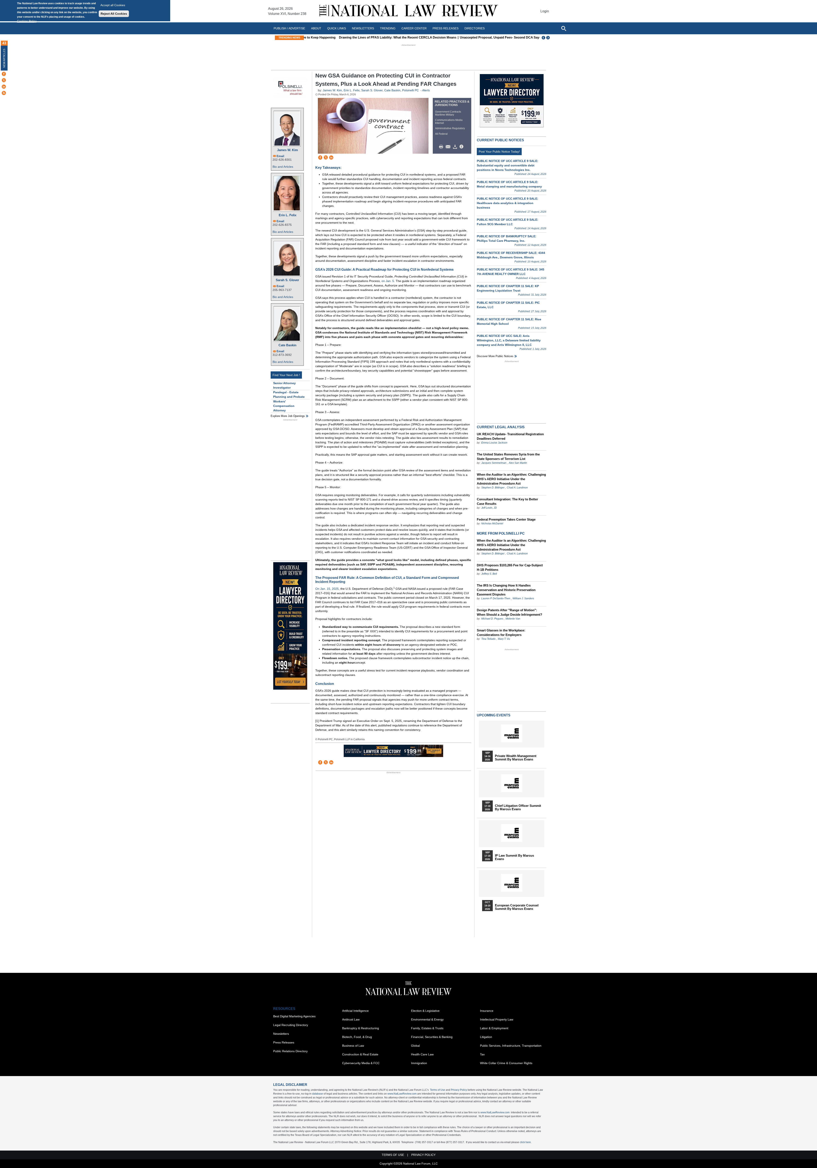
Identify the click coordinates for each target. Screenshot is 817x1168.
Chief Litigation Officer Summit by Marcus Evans (518, 807)
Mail (449, 146)
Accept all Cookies (112, 5)
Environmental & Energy (427, 1019)
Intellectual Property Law (496, 1019)
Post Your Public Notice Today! (499, 151)
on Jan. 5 (387, 281)
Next (548, 37)
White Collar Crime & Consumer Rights (506, 1063)
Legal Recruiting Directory (290, 1025)
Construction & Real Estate (360, 1054)
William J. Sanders (523, 598)
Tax (482, 1054)
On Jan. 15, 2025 (327, 588)
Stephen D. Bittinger (492, 487)
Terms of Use (437, 1089)
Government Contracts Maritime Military (448, 113)
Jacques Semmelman (493, 462)
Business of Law (353, 1045)
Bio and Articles (283, 166)
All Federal (441, 133)
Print (442, 146)
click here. (525, 1142)
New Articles (4, 58)
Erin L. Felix (287, 215)
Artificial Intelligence (355, 1010)
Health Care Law (422, 1054)
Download (455, 146)
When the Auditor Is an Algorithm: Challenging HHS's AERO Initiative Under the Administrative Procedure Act (511, 479)
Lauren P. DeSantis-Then (495, 598)
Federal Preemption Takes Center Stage (506, 519)
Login (544, 11)
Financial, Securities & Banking (432, 1037)
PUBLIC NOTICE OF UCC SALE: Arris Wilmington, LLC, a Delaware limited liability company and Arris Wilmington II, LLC (509, 340)
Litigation (486, 1037)
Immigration (419, 1063)
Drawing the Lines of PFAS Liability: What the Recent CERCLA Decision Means (365, 37)
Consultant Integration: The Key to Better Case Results (507, 501)
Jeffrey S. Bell (489, 573)
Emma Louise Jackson (494, 442)
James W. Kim (287, 150)
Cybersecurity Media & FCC (361, 1063)
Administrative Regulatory (450, 128)
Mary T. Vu (504, 638)
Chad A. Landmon (517, 487)
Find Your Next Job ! (286, 375)
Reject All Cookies (114, 13)
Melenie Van (513, 618)
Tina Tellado (488, 638)
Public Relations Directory (290, 1051)
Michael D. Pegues (492, 618)
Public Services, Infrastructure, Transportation (510, 1045)
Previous (543, 37)
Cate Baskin (287, 345)
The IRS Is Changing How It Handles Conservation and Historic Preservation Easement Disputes (506, 590)
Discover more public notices (495, 356)
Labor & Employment (494, 1028)
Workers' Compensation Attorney (283, 406)
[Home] (408, 11)
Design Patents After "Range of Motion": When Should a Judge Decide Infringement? (509, 612)
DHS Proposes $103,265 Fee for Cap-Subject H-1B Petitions (510, 567)
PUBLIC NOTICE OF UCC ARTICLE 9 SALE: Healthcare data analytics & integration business (507, 203)
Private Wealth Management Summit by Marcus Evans (515, 757)
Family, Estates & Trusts (427, 1028)
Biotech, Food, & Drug (357, 1037)
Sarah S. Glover (287, 280)
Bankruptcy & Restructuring (360, 1028)
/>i (462, 146)
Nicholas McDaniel (492, 523)
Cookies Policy (27, 21)
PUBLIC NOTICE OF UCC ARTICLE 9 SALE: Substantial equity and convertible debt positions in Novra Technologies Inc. (507, 165)
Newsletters (363, 28)
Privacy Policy (459, 1089)
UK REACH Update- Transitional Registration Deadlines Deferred (510, 436)
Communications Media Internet (449, 122)
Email (280, 156)
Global (415, 1045)
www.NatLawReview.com (402, 1093)
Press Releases (283, 1042)
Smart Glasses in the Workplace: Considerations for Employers (501, 632)
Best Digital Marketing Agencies (294, 1016)
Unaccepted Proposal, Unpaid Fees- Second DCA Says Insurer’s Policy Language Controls (494, 37)
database (317, 1093)
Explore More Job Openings (288, 416)
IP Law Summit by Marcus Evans (514, 857)
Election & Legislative (425, 1010)
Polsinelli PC (410, 90)
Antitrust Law (351, 1019)
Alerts (426, 90)
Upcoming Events (493, 715)
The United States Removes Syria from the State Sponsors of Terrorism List (508, 456)
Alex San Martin (518, 462)
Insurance (486, 1010)
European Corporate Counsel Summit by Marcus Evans (516, 907)
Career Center (414, 28)
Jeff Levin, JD (489, 507)
